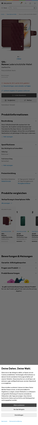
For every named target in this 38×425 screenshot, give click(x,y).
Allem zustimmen (19, 405)
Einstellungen (19, 415)
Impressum (4, 421)
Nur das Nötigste (19, 409)
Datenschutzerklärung (15, 421)
